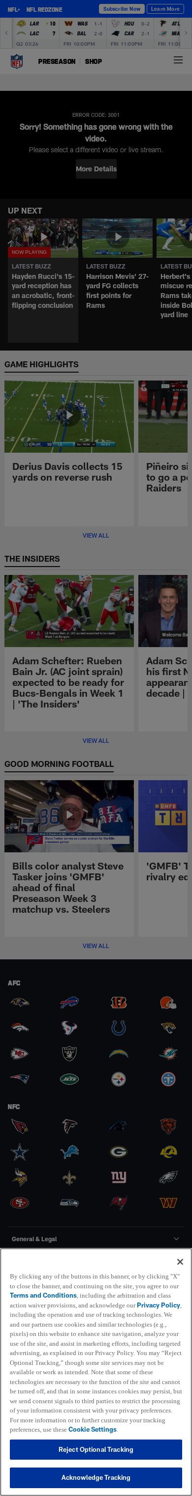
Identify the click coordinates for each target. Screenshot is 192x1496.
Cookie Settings (62, 1429)
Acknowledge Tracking (96, 1477)
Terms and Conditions (53, 1286)
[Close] (180, 1252)
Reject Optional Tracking (96, 1449)
